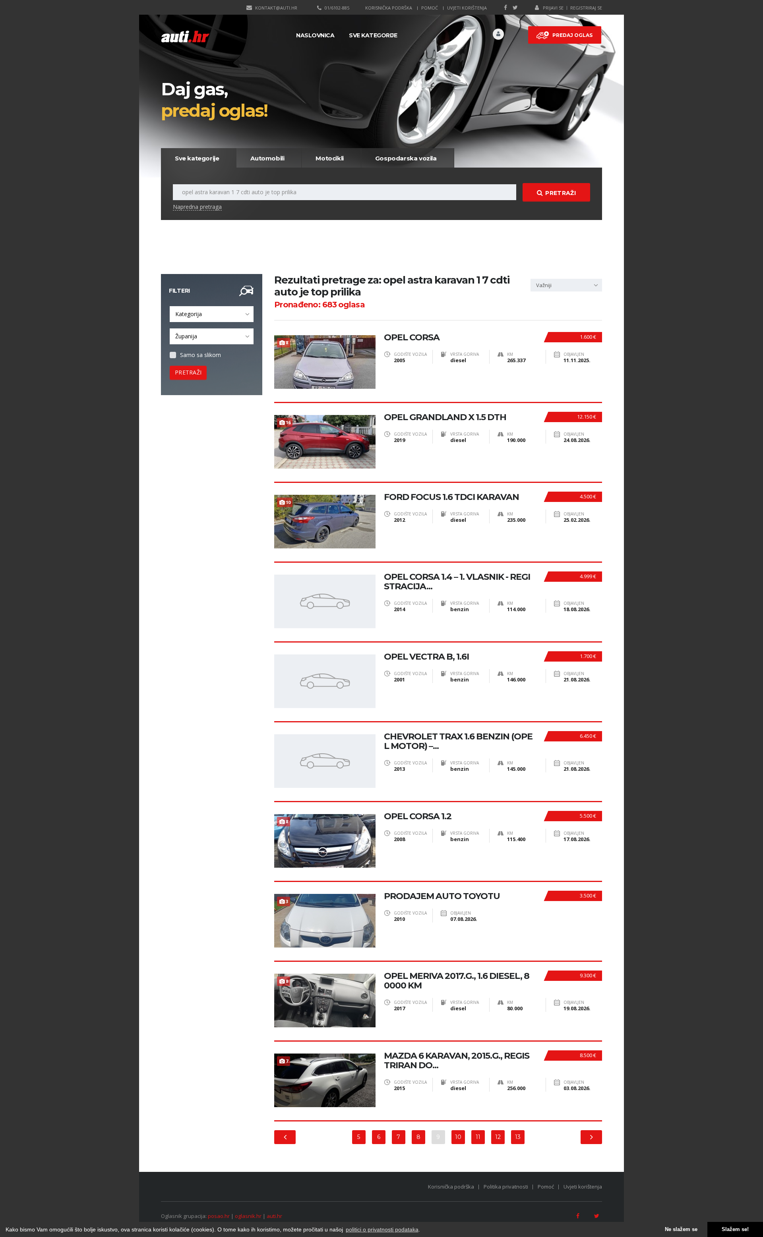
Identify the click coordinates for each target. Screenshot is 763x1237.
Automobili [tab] (267, 158)
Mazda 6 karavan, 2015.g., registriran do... (456, 1060)
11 (478, 1137)
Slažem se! (735, 1229)
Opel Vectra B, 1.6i (426, 657)
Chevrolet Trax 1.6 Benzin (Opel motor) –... (458, 741)
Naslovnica (315, 35)
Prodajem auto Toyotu (442, 896)
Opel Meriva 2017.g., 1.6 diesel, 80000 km (456, 980)
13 (518, 1137)
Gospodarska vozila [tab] (406, 158)
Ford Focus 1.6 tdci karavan (451, 497)
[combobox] (212, 314)
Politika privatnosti (506, 1186)
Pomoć (429, 8)
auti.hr (274, 1216)
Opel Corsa (412, 337)
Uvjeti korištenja (467, 8)
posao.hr (219, 1216)
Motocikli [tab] (329, 158)
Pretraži (560, 193)
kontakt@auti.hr (276, 8)
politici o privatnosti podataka (382, 1229)
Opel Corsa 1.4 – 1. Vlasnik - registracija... (457, 581)
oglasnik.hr (248, 1216)
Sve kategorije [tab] (197, 158)
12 (498, 1137)
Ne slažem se (681, 1229)
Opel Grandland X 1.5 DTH (445, 417)
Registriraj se (586, 8)
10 (458, 1137)
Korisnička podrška (388, 8)
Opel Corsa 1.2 (417, 816)
